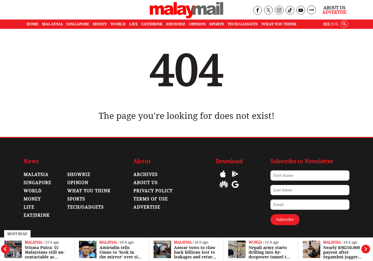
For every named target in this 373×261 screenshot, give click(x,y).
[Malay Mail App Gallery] (223, 188)
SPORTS (216, 24)
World (255, 242)
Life (29, 207)
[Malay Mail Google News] (235, 188)
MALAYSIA (52, 24)
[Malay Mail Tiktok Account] (289, 10)
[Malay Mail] (186, 17)
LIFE (133, 24)
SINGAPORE (77, 24)
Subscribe (285, 219)
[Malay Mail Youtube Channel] (300, 10)
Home (32, 24)
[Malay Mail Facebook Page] (257, 10)
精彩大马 (330, 24)
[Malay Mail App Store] (222, 178)
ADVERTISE (146, 207)
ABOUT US (145, 182)
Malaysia (33, 242)
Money (32, 199)
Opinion (77, 182)
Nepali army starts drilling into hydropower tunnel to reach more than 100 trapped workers (270, 252)
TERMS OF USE (150, 199)
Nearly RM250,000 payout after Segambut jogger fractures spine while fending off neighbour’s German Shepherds (344, 252)
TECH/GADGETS (243, 24)
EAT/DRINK (152, 24)
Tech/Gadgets (85, 207)
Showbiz (78, 174)
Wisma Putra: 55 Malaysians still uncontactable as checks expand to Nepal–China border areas (45, 252)
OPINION (197, 24)
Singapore (37, 182)
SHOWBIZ (175, 24)
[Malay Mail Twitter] (268, 10)
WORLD (118, 24)
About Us (334, 7)
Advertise (334, 12)
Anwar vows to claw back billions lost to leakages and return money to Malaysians (194, 252)
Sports (76, 199)
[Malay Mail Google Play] (235, 178)
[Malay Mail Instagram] (279, 10)
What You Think (279, 24)
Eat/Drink (37, 215)
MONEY (100, 24)
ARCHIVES (145, 174)
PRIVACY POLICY (153, 190)
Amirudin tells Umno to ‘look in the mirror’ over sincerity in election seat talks (120, 252)
